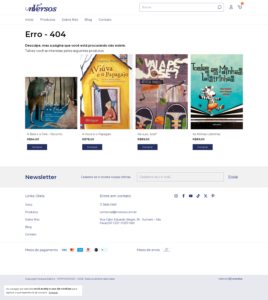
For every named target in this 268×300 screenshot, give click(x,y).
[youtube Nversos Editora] (191, 196)
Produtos (47, 20)
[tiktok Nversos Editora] (198, 196)
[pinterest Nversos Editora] (213, 196)
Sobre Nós (70, 20)
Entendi (53, 292)
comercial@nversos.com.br (118, 212)
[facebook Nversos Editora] (183, 196)
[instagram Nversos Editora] (176, 196)
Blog (88, 20)
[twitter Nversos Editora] (206, 196)
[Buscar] (219, 7)
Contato (105, 20)
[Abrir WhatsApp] (258, 290)
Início (29, 20)
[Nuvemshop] (230, 279)
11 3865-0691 (108, 204)
